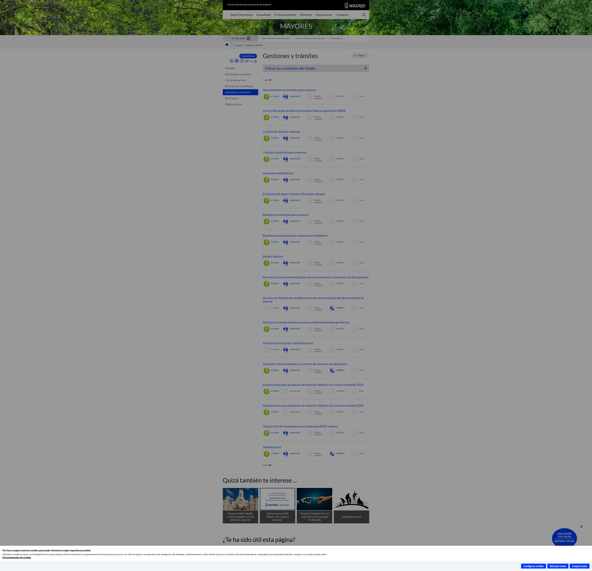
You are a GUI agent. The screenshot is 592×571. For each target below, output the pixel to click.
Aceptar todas (579, 566)
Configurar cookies (534, 566)
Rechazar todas (558, 566)
